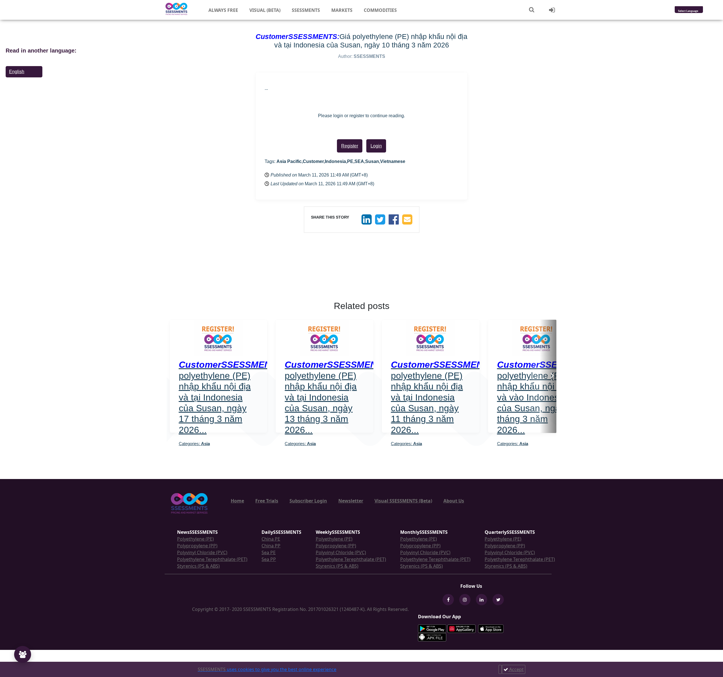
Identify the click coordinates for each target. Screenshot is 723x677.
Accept (516, 669)
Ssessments (306, 10)
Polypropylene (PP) (197, 546)
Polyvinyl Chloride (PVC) (202, 552)
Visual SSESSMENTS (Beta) (403, 501)
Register (349, 145)
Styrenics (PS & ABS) (198, 566)
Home (237, 501)
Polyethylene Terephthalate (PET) (212, 559)
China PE (271, 539)
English (16, 71)
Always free (223, 10)
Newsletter (350, 501)
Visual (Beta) (264, 10)
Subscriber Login (308, 501)
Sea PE (269, 552)
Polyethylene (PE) (195, 539)
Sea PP (269, 559)
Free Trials (266, 501)
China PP (271, 546)
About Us (453, 501)
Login (376, 145)
